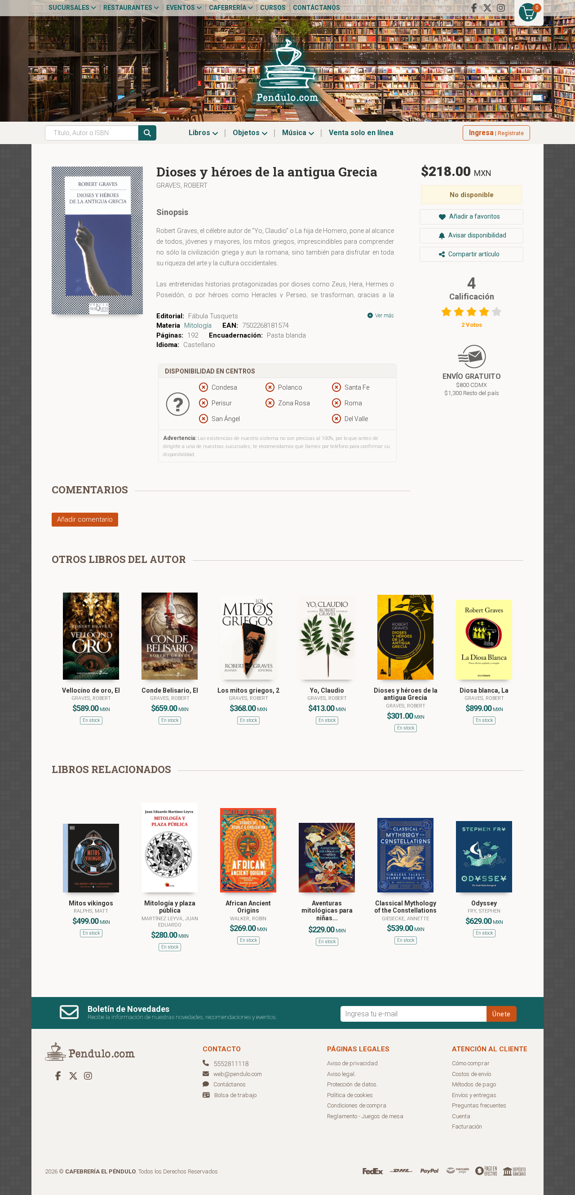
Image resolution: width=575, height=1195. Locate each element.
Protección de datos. (352, 1084)
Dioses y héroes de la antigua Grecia (406, 694)
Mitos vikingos (91, 903)
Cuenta (461, 1116)
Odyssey (484, 903)
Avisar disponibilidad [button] (476, 235)
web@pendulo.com (237, 1074)
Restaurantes (128, 7)
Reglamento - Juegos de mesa (365, 1116)
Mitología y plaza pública (169, 907)
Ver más (384, 315)
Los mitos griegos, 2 (248, 690)
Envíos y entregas (474, 1095)
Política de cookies (350, 1095)
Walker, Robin (248, 919)
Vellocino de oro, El (91, 690)
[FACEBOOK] (474, 8)
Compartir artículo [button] (473, 254)
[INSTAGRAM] (501, 8)
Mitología (198, 325)
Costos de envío (471, 1074)
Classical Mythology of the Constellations (405, 907)
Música (295, 132)
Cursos (273, 7)
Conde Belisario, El (170, 690)
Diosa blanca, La (484, 690)
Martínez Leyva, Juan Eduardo (170, 922)
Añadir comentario (85, 519)
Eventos (181, 7)
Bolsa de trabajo (235, 1095)
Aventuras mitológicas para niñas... (327, 911)
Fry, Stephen (484, 911)
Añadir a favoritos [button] (474, 216)
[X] (487, 8)
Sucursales (70, 7)
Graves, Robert (182, 185)
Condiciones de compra (356, 1105)
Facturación (467, 1126)
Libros (200, 132)
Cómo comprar (471, 1063)
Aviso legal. (341, 1074)
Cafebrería (228, 7)
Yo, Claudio (327, 690)
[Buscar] (147, 133)
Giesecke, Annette (405, 919)
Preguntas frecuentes (479, 1105)
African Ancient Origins (248, 907)
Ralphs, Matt (91, 911)
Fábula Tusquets (213, 316)
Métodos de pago (474, 1084)
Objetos (247, 132)
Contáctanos (316, 7)
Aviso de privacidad (352, 1063)
